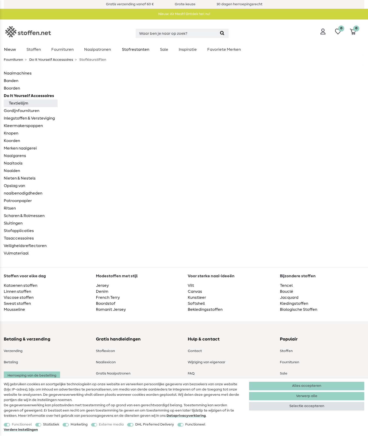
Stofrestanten (135, 50)
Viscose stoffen (19, 298)
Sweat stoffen (17, 304)
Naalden (12, 171)
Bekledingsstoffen (205, 310)
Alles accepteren (306, 386)
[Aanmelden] (322, 31)
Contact (195, 351)
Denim (102, 292)
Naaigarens (15, 156)
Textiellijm (18, 103)
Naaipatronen (97, 50)
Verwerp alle (306, 396)
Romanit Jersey (111, 310)
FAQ (191, 373)
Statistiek (51, 424)
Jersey (102, 286)
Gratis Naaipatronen (113, 373)
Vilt (191, 286)
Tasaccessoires (19, 238)
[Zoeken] (222, 33)
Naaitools (13, 163)
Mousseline (14, 310)
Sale (164, 50)
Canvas (195, 292)
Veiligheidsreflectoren (25, 246)
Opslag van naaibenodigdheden (23, 189)
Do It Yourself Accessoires (51, 60)
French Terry (108, 298)
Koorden (12, 141)
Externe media (111, 424)
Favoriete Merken (224, 50)
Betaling (11, 362)
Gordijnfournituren (21, 111)
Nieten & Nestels (20, 178)
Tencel (286, 286)
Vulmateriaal (16, 253)
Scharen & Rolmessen (24, 216)
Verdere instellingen (21, 430)
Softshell (196, 304)
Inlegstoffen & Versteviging (29, 118)
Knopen (11, 133)
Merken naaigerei (20, 148)
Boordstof (105, 304)
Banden (11, 81)
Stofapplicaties (19, 231)
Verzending (13, 351)
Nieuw (10, 50)
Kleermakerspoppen (23, 126)
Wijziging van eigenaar (206, 362)
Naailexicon (106, 362)
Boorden (12, 88)
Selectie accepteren (306, 406)
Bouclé (286, 292)
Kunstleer (197, 298)
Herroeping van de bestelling (32, 375)
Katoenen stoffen (20, 286)
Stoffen (34, 50)
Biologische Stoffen (298, 310)
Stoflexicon (105, 351)
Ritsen (10, 208)
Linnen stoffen (17, 292)
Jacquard (289, 298)
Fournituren (62, 50)
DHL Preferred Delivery (154, 424)
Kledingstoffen (294, 304)
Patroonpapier (18, 201)
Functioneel (22, 424)
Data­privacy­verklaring (186, 416)
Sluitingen (13, 223)
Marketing (79, 424)
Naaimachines (18, 73)
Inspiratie (188, 50)
